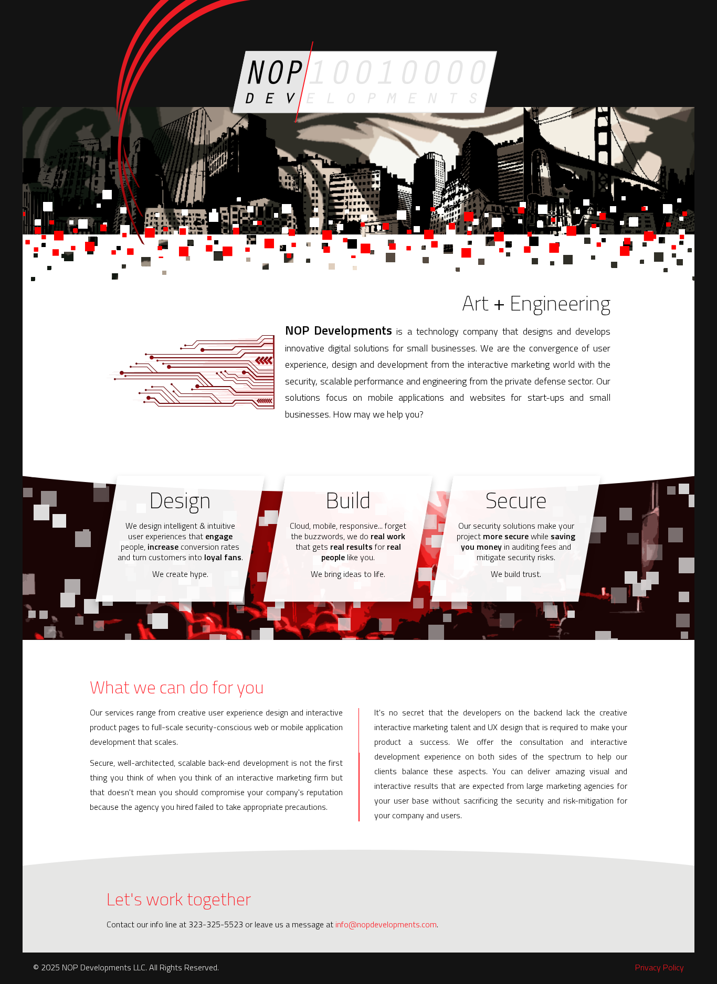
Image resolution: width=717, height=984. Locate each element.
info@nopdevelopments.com (386, 924)
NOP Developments (365, 82)
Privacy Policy (659, 967)
